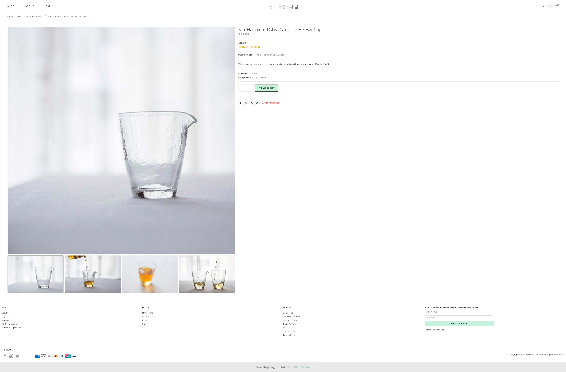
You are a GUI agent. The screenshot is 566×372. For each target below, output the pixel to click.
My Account (147, 313)
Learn (49, 6)
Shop (10, 6)
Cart (144, 324)
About (29, 6)
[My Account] (543, 6)
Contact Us (288, 313)
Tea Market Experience (11, 327)
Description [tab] (245, 54)
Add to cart (268, 88)
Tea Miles (6, 320)
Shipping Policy (290, 320)
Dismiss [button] (305, 367)
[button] (550, 6)
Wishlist (145, 316)
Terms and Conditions (435, 330)
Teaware (262, 77)
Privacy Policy (289, 331)
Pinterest (251, 103)
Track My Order (289, 324)
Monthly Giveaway (9, 324)
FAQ (284, 327)
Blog (3, 316)
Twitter (246, 103)
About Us (5, 313)
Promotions (147, 320)
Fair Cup (253, 77)
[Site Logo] (284, 7)
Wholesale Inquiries (291, 316)
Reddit (257, 103)
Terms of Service (290, 335)
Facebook (240, 103)
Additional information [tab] (270, 54)
